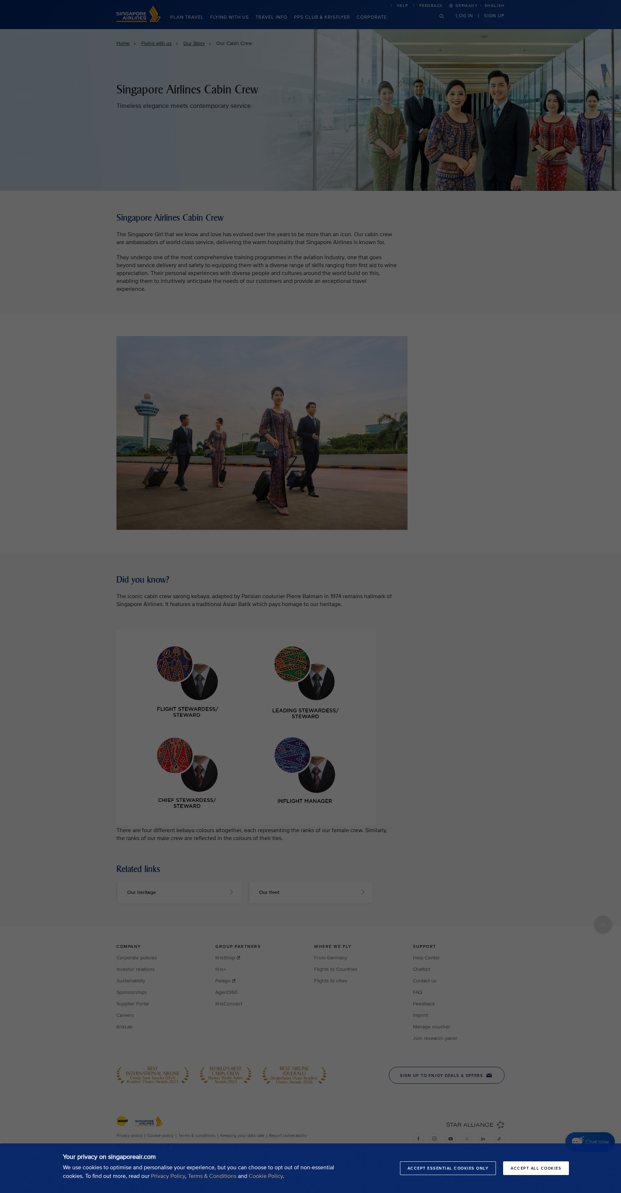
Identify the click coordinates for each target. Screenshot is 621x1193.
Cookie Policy (266, 1176)
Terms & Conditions (212, 1176)
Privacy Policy (168, 1176)
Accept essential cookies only (448, 1168)
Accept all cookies (536, 1168)
